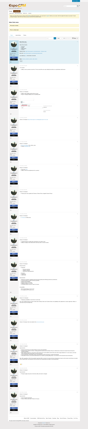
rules (26, 169)
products (27, 58)
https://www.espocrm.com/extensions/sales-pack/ (33, 53)
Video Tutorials (48, 418)
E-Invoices (23, 217)
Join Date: (12, 53)
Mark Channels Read (18, 13)
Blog (58, 418)
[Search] (78, 6)
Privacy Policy (70, 418)
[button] (21, 364)
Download (54, 418)
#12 (77, 320)
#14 (77, 368)
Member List (25, 13)
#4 (77, 117)
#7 (77, 189)
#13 (77, 344)
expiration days (27, 146)
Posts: (11, 55)
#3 (77, 89)
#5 (77, 141)
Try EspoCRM (17, 11)
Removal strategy (24, 145)
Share (14, 57)
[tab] (11, 35)
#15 (77, 392)
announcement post (40, 321)
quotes (30, 58)
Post (14, 59)
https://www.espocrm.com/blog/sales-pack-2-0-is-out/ (38, 119)
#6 (77, 165)
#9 (77, 237)
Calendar (29, 13)
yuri (26, 55)
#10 (77, 261)
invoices (23, 58)
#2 (77, 65)
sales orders (35, 58)
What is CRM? (26, 418)
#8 (77, 213)
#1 (77, 41)
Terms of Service (63, 418)
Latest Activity (18, 35)
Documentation (33, 418)
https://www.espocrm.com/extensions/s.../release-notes (36, 51)
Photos (25, 35)
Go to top (76, 418)
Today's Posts (11, 13)
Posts (12, 35)
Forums (10, 11)
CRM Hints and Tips (41, 418)
